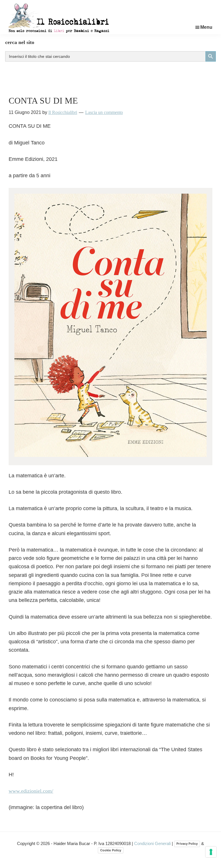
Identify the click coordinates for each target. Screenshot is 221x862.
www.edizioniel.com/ (31, 791)
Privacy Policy (187, 844)
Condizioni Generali (153, 843)
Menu (206, 27)
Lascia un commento (104, 112)
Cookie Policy (110, 850)
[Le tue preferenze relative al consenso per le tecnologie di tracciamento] (210, 851)
